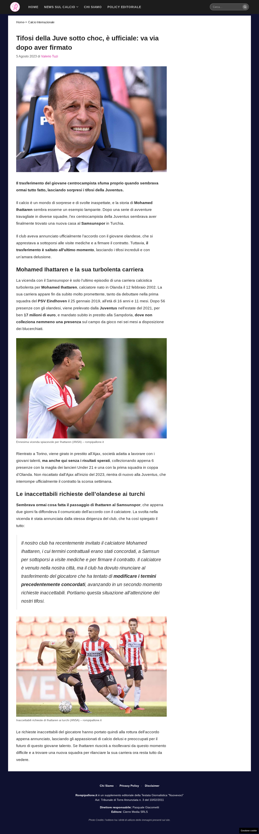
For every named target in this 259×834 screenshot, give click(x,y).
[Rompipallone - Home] (15, 7)
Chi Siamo (107, 785)
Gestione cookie (249, 830)
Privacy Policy (129, 785)
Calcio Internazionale (41, 22)
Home (20, 22)
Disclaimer (152, 785)
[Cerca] (245, 7)
